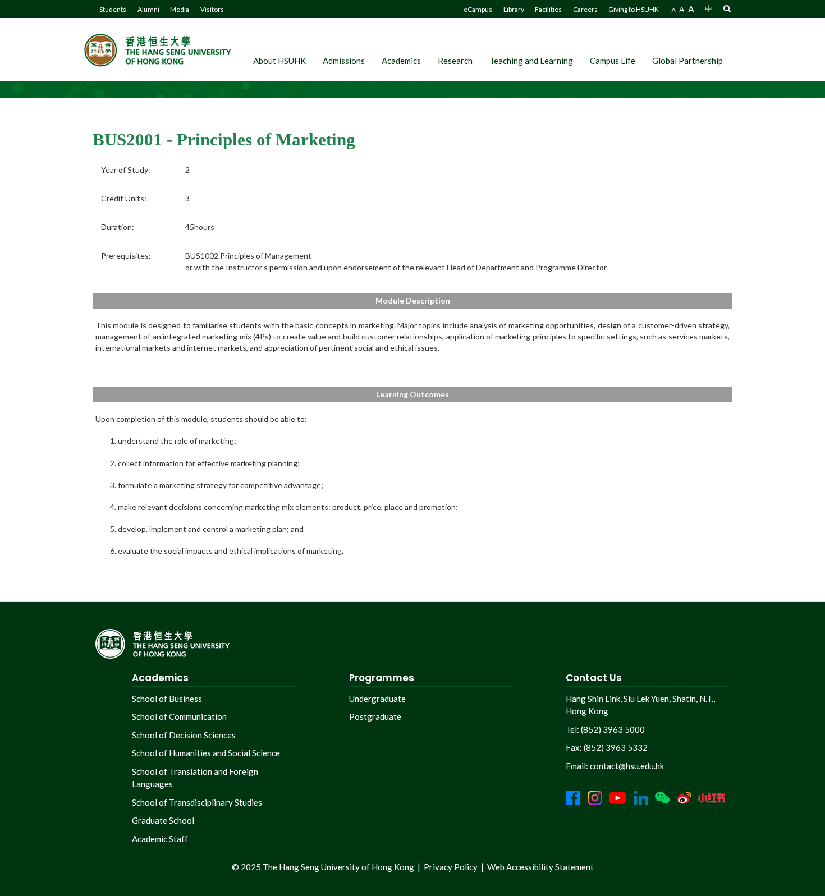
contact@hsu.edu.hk (627, 766)
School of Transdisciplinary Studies (197, 802)
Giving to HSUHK (633, 9)
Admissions (344, 61)
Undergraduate (377, 698)
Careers (585, 9)
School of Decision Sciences (184, 735)
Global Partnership (687, 61)
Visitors (212, 9)
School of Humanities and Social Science (206, 753)
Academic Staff (160, 839)
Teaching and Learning (531, 61)
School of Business (167, 698)
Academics (401, 61)
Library (513, 9)
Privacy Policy (451, 867)
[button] (727, 8)
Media (179, 9)
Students (112, 9)
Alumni (148, 9)
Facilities (548, 9)
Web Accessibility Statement (540, 867)
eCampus (478, 9)
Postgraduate (375, 716)
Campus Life (612, 61)
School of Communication (179, 716)
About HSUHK (279, 61)
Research (455, 61)
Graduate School (163, 820)
